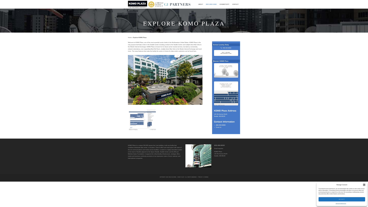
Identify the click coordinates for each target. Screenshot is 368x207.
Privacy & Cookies (203, 177)
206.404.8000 (220, 125)
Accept (342, 199)
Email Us (218, 127)
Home (130, 37)
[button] (364, 185)
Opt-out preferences (341, 203)
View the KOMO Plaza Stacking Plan (226, 66)
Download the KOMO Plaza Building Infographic (226, 85)
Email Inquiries (218, 148)
